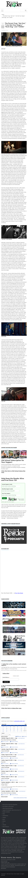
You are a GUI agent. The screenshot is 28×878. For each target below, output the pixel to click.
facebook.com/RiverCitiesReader (8, 867)
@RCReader (3, 868)
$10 (8, 490)
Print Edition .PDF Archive (8, 806)
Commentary (5, 815)
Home (3, 14)
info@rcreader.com (5, 862)
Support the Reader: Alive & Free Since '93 (11, 810)
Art (3, 823)
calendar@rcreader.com (19, 721)
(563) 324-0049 (4, 861)
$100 (9, 486)
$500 (9, 495)
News (3, 813)
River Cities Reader (19, 593)
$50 (6, 486)
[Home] (14, 4)
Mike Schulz (5, 30)
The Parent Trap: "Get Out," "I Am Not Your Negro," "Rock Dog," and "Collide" (15, 25)
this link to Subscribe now (13, 708)
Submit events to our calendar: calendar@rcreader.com (13, 865)
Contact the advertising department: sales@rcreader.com (13, 864)
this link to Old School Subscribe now (13, 471)
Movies (4, 821)
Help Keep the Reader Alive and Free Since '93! (12, 479)
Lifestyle (4, 824)
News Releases (5, 826)
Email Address (6, 677)
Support (4, 498)
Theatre (4, 817)
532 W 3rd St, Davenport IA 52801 (8, 859)
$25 (3, 486)
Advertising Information (7, 808)
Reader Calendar (6, 811)
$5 (5, 490)
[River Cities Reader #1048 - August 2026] (14, 570)
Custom (13, 486)
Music (3, 819)
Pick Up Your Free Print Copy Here (9, 804)
